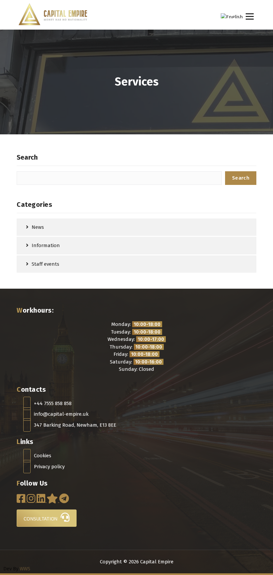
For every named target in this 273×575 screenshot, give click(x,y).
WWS (25, 569)
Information (46, 245)
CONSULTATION (41, 518)
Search (27, 157)
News (38, 227)
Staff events (45, 264)
